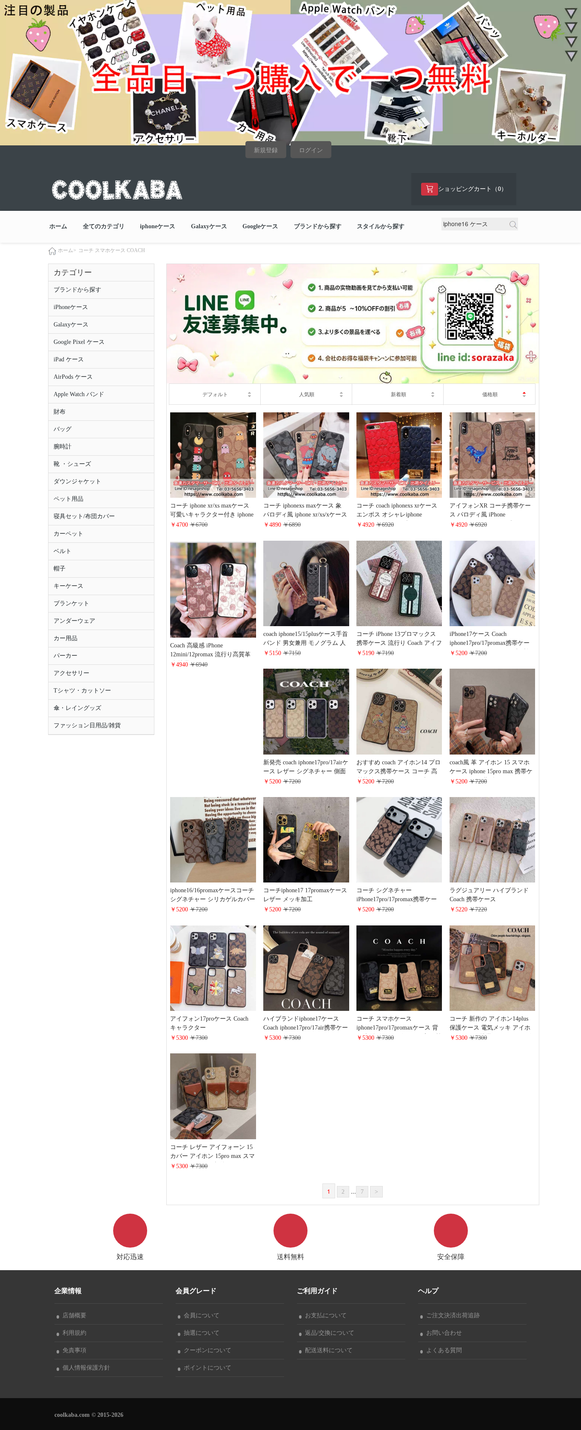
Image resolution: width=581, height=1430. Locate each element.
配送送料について (327, 1350)
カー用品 (65, 638)
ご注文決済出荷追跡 (451, 1315)
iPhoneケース (71, 307)
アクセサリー (71, 673)
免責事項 (72, 1350)
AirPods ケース (73, 377)
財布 (60, 412)
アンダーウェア (74, 621)
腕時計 (62, 446)
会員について (199, 1315)
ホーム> (67, 250)
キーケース (68, 586)
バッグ (62, 429)
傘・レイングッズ (77, 708)
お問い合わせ (442, 1333)
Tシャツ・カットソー (82, 690)
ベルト (62, 551)
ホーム (58, 226)
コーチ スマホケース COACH (111, 250)
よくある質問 (442, 1350)
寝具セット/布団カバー (84, 516)
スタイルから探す (380, 226)
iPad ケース (69, 359)
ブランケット (71, 603)
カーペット (68, 534)
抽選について (199, 1333)
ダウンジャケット (77, 481)
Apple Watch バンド (79, 394)
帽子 (60, 568)
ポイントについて (205, 1368)
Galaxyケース (209, 226)
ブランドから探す (318, 226)
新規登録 (266, 150)
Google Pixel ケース (79, 342)
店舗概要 (72, 1315)
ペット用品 (68, 499)
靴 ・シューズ (72, 464)
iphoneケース (157, 226)
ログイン (311, 150)
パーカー (65, 656)
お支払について (324, 1315)
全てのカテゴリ (104, 226)
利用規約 (72, 1333)
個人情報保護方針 (84, 1368)
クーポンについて (205, 1350)
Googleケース (260, 226)
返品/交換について (328, 1333)
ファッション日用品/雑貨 (87, 725)
